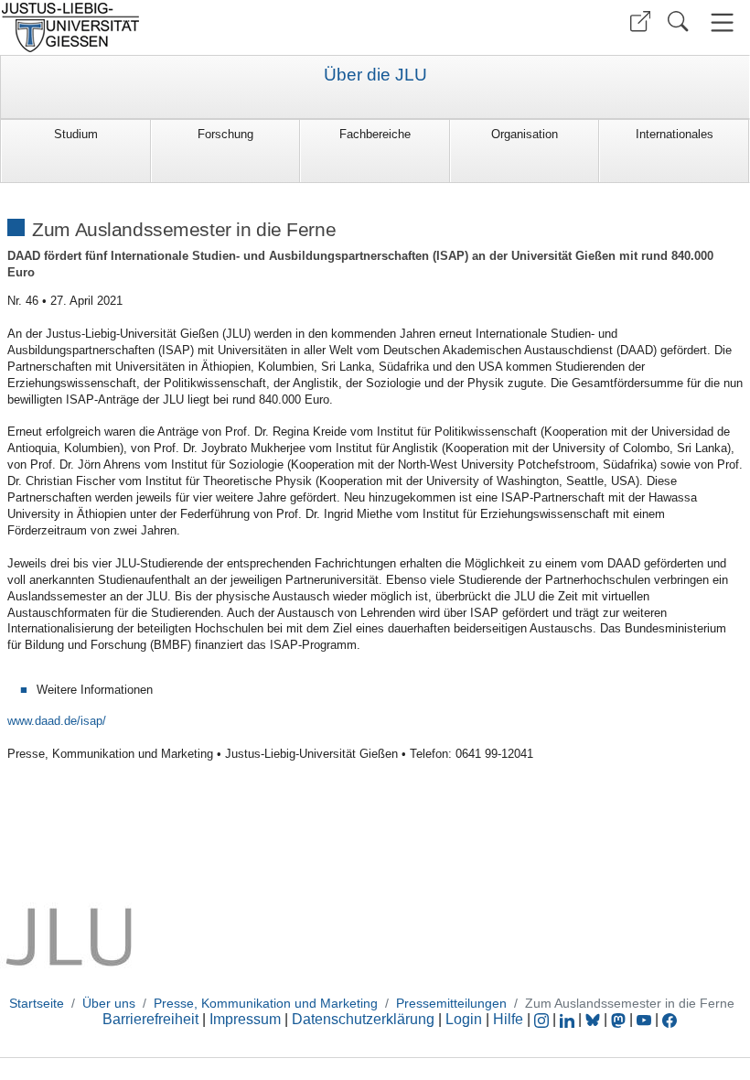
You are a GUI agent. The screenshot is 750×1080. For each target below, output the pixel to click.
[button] (640, 21)
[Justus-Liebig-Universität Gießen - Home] (185, 27)
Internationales (674, 134)
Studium (76, 134)
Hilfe (508, 1019)
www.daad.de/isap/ (56, 721)
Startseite (36, 1003)
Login (465, 1019)
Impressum (245, 1019)
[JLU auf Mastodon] (620, 1019)
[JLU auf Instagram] (543, 1019)
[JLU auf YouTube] (644, 1019)
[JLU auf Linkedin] (569, 1019)
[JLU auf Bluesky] (594, 1019)
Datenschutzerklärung (363, 1019)
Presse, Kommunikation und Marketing (266, 1003)
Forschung (225, 134)
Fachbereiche (375, 134)
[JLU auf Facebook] (669, 1019)
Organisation (524, 134)
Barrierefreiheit (150, 1019)
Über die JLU (375, 75)
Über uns (108, 1003)
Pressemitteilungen (451, 1003)
